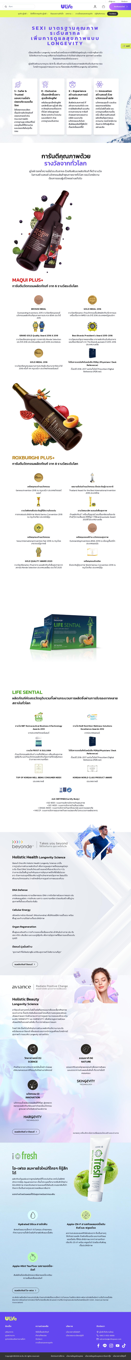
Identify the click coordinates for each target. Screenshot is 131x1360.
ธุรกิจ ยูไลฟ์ (22, 14)
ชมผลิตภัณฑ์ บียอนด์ (23, 964)
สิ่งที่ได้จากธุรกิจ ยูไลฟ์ (38, 14)
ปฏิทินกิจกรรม (100, 13)
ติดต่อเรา (124, 2)
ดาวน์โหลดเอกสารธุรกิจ (84, 13)
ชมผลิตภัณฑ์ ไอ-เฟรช (24, 1290)
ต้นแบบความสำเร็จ (57, 13)
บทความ (68, 14)
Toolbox (112, 13)
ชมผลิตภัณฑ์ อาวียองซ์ (24, 1131)
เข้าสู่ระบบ (112, 2)
